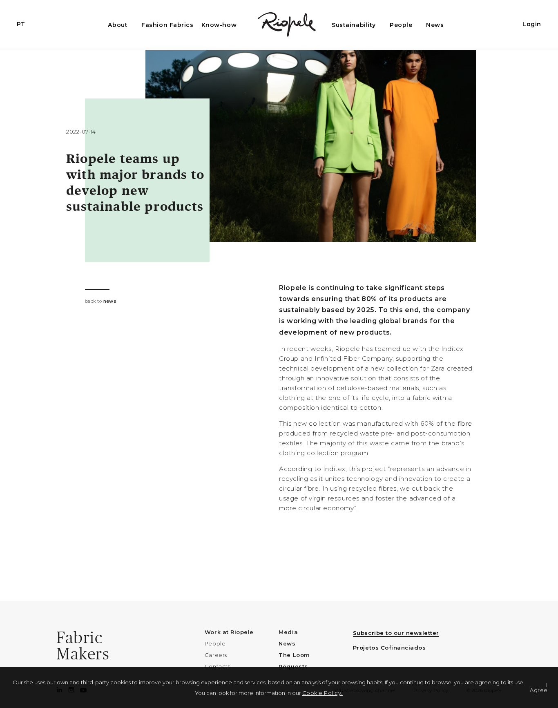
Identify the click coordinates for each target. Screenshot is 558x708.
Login (531, 24)
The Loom (294, 655)
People (401, 25)
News (435, 25)
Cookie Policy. (322, 693)
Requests (293, 666)
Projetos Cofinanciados (389, 647)
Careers (216, 655)
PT (21, 24)
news (110, 301)
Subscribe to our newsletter (396, 633)
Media (288, 632)
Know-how (219, 25)
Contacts (217, 666)
